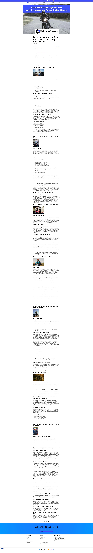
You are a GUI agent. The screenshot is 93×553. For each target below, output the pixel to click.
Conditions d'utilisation (30, 541)
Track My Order (29, 542)
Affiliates (41, 538)
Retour (27, 538)
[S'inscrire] (52, 531)
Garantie (28, 537)
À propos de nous (42, 537)
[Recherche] (63, 2)
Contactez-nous (42, 541)
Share (35, 45)
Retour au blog (46, 521)
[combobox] (3, 548)
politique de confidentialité (44, 542)
